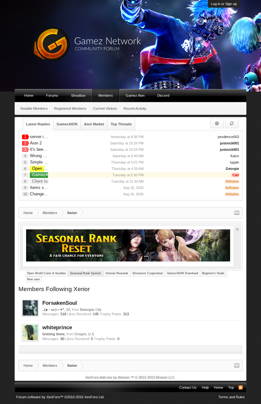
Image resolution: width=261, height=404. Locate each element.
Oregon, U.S (84, 334)
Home (28, 95)
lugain (234, 162)
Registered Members (70, 108)
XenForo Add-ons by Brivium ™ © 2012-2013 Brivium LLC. (130, 377)
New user (33, 279)
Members (105, 95)
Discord (163, 95)
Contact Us (188, 387)
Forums (52, 95)
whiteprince (57, 327)
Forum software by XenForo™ (60, 397)
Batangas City (91, 309)
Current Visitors (105, 108)
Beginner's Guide (213, 273)
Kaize (234, 156)
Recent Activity (134, 108)
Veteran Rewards (116, 273)
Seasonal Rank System (85, 273)
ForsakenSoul (59, 303)
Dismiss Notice (237, 229)
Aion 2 (36, 143)
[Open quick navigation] (236, 212)
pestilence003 (228, 137)
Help (205, 387)
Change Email (43, 194)
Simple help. (41, 162)
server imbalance (45, 136)
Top (231, 387)
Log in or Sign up (224, 4)
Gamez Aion (135, 95)
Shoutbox (78, 95)
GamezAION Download (182, 273)
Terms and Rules (231, 397)
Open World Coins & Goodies (46, 273)
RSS (240, 387)
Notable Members (34, 108)
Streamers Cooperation (147, 273)
